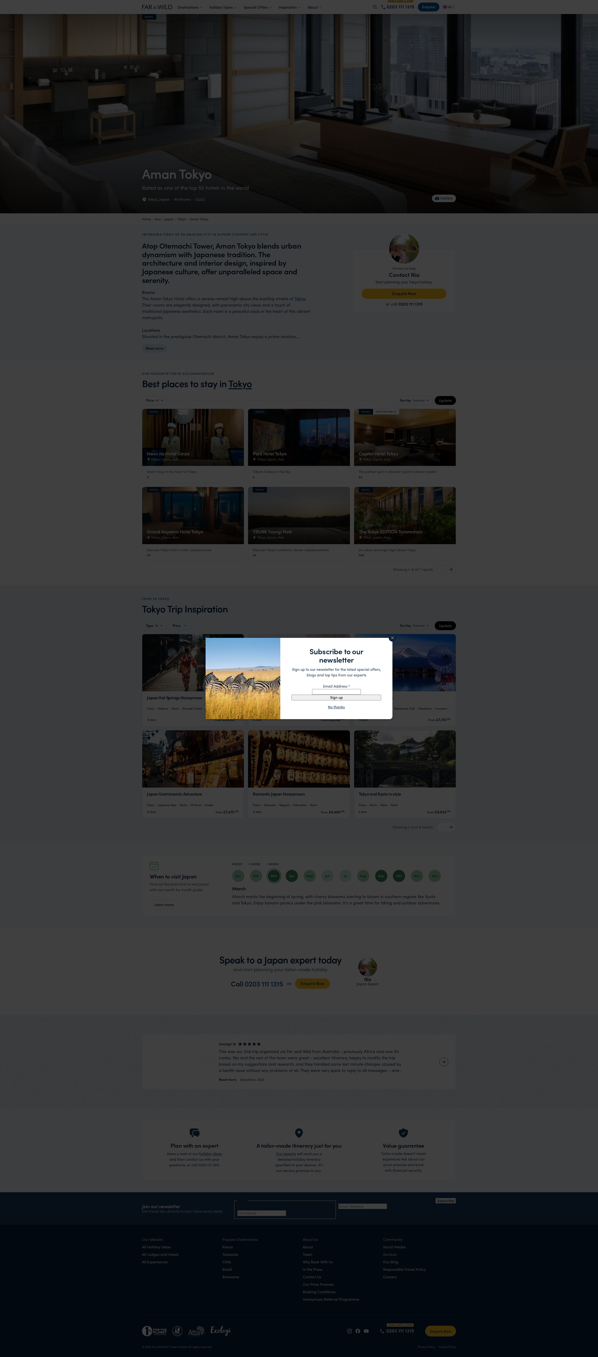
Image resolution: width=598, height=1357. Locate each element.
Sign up (336, 697)
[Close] (392, 638)
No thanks (336, 707)
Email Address (336, 686)
